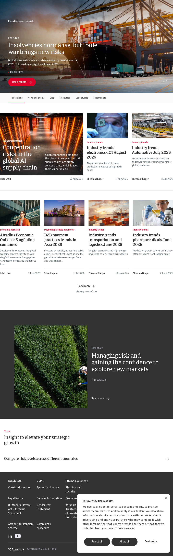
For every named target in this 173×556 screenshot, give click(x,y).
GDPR (40, 481)
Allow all (124, 541)
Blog (52, 98)
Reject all (97, 541)
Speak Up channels (48, 487)
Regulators (14, 481)
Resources (65, 98)
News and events (36, 98)
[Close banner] (166, 498)
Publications (17, 98)
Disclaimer (72, 498)
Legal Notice (15, 498)
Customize (151, 541)
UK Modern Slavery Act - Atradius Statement (19, 509)
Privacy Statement (77, 481)
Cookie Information (19, 487)
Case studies (82, 98)
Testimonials (100, 98)
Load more (84, 286)
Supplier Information (49, 498)
